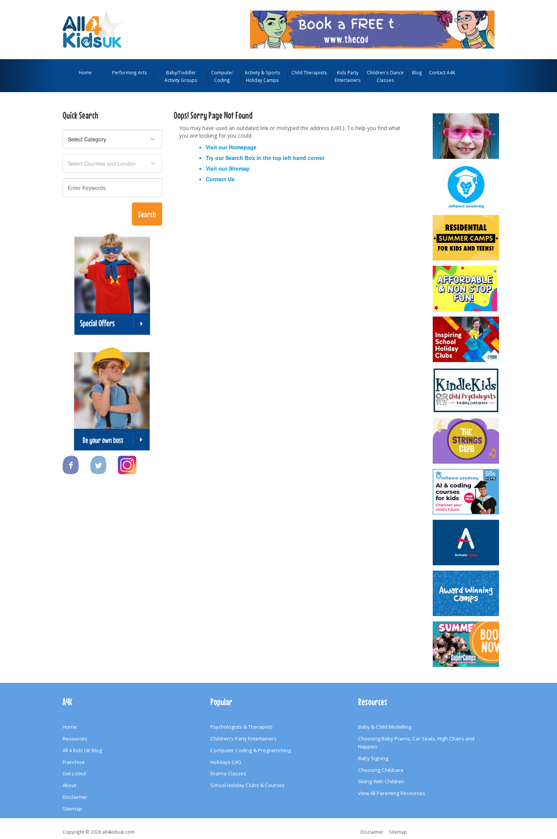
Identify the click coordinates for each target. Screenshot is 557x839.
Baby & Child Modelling (384, 726)
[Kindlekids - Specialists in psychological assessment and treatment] (466, 390)
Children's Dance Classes (385, 76)
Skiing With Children (381, 781)
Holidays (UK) (225, 762)
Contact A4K (442, 72)
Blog (417, 72)
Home (85, 72)
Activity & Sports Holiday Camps (262, 76)
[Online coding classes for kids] (372, 29)
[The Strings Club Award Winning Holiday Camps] (466, 441)
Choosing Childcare (381, 770)
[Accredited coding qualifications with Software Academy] (466, 491)
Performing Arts (129, 72)
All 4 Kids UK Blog (82, 750)
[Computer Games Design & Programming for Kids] (466, 187)
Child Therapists (309, 72)
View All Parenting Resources (391, 793)
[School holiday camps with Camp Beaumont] (466, 593)
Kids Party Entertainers (348, 76)
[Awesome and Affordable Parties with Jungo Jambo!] (466, 288)
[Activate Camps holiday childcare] (466, 542)
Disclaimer (75, 797)
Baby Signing (373, 758)
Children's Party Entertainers (243, 738)
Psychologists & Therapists (241, 726)
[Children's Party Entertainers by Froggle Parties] (466, 136)
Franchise (74, 762)
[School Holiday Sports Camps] (466, 339)
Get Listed (74, 773)
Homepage (243, 147)
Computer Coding (222, 76)
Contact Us (220, 179)
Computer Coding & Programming (250, 750)
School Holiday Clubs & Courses (247, 785)
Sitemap (239, 168)
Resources (75, 738)
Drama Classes (228, 773)
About (69, 785)
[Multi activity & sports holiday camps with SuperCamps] (466, 644)
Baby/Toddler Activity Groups (180, 76)
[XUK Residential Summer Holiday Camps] (466, 237)
